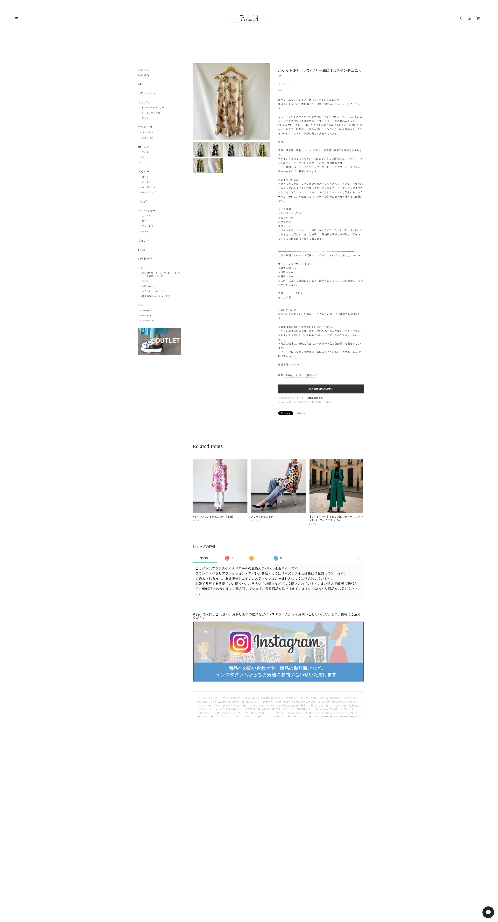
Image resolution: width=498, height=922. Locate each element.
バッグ (142, 201)
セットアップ (149, 192)
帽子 (144, 221)
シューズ (146, 231)
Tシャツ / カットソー (153, 107)
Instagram (147, 310)
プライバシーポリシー (153, 291)
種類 (280, 375)
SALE (141, 250)
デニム (145, 162)
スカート (146, 157)
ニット (145, 118)
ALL (141, 84)
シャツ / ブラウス (151, 113)
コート (145, 177)
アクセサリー (147, 211)
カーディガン (149, 187)
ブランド (144, 241)
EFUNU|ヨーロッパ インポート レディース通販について (161, 275)
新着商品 (144, 75)
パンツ (145, 152)
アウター (144, 171)
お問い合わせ (149, 286)
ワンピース (145, 127)
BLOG (145, 281)
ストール (146, 216)
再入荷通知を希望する (321, 389)
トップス (144, 102)
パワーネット (147, 93)
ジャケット (147, 182)
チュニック (147, 137)
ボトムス (144, 147)
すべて (204, 558)
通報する (301, 413)
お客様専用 (145, 259)
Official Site (148, 320)
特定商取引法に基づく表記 (156, 296)
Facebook (146, 315)
